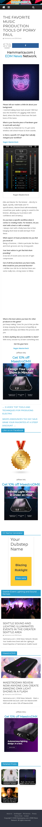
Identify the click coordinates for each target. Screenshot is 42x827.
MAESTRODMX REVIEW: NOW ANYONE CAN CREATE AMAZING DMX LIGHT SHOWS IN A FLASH (21, 687)
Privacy (34, 814)
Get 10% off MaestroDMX (21, 359)
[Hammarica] (21, 1)
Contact (26, 816)
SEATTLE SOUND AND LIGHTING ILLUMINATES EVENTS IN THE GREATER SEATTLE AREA (19, 628)
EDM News (13, 56)
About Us (9, 814)
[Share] (25, 45)
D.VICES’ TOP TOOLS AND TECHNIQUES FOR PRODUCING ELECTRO (17, 410)
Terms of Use (18, 816)
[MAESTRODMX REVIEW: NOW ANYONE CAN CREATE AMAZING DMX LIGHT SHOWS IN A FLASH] (21, 658)
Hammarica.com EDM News (13, 38)
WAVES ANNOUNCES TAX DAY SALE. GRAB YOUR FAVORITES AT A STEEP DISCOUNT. (20, 422)
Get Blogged (17, 814)
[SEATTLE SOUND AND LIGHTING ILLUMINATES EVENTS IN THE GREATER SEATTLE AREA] (21, 599)
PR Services (26, 814)
